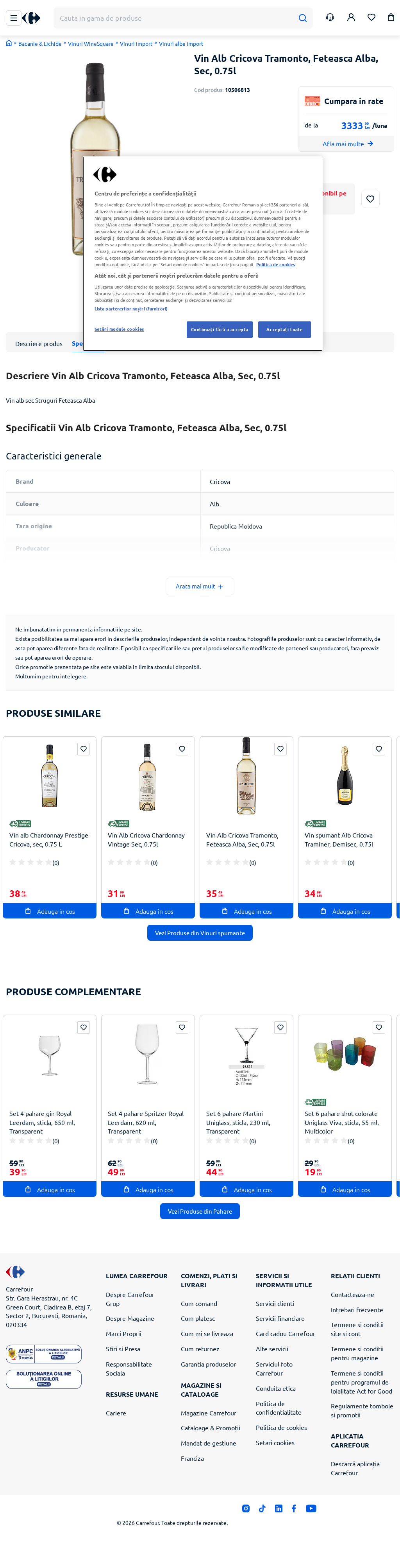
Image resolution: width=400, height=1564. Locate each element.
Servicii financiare (280, 1318)
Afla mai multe (343, 143)
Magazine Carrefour (208, 1413)
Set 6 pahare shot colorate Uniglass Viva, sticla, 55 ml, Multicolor (342, 1122)
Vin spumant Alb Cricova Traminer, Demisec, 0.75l (339, 839)
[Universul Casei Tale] (34, 18)
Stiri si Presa (123, 1348)
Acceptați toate (284, 329)
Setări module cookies (119, 329)
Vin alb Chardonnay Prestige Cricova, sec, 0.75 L (48, 839)
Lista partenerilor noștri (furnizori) (131, 308)
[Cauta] (302, 18)
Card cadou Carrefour (285, 1333)
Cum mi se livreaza (207, 1333)
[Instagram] (246, 1510)
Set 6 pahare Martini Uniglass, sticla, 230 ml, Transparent (238, 1122)
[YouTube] (311, 1510)
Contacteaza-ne (352, 1294)
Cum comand (199, 1303)
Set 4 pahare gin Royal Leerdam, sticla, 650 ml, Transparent (42, 1122)
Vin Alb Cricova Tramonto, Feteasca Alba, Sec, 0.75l (242, 839)
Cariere (116, 1413)
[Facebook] (294, 1510)
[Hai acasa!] (9, 43)
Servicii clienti (275, 1303)
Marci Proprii (123, 1333)
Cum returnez (200, 1348)
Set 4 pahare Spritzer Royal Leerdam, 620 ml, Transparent (146, 1122)
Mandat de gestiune (208, 1443)
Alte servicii (272, 1348)
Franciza (192, 1458)
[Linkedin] (278, 1510)
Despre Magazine (130, 1318)
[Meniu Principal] (13, 18)
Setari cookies (275, 1442)
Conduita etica (276, 1388)
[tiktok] (262, 1510)
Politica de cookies (281, 1427)
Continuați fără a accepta (219, 329)
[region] (203, 253)
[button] (391, 18)
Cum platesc (198, 1318)
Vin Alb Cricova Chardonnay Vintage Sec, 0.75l (146, 839)
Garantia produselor (208, 1364)
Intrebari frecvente (357, 1309)
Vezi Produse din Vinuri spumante (200, 932)
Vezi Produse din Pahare (200, 1211)
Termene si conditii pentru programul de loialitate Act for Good (361, 1382)
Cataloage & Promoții (210, 1427)
